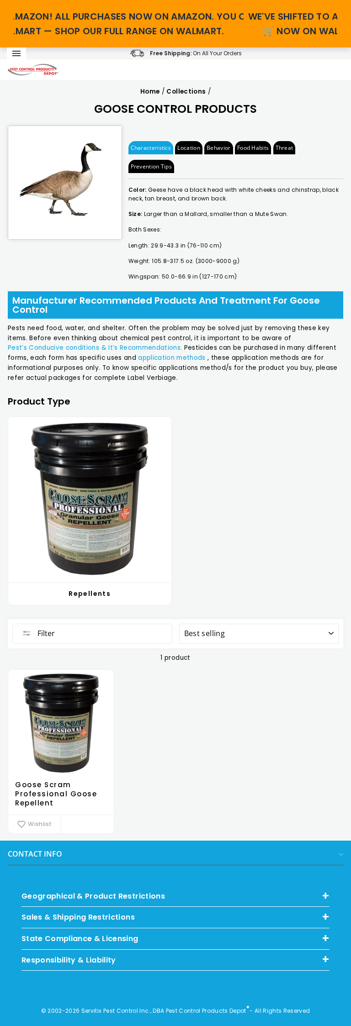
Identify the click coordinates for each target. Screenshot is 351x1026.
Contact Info (35, 854)
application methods (171, 357)
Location (188, 148)
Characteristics (151, 148)
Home (150, 91)
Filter (45, 633)
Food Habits (253, 148)
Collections (186, 91)
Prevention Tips (151, 166)
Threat (284, 148)
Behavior (218, 148)
